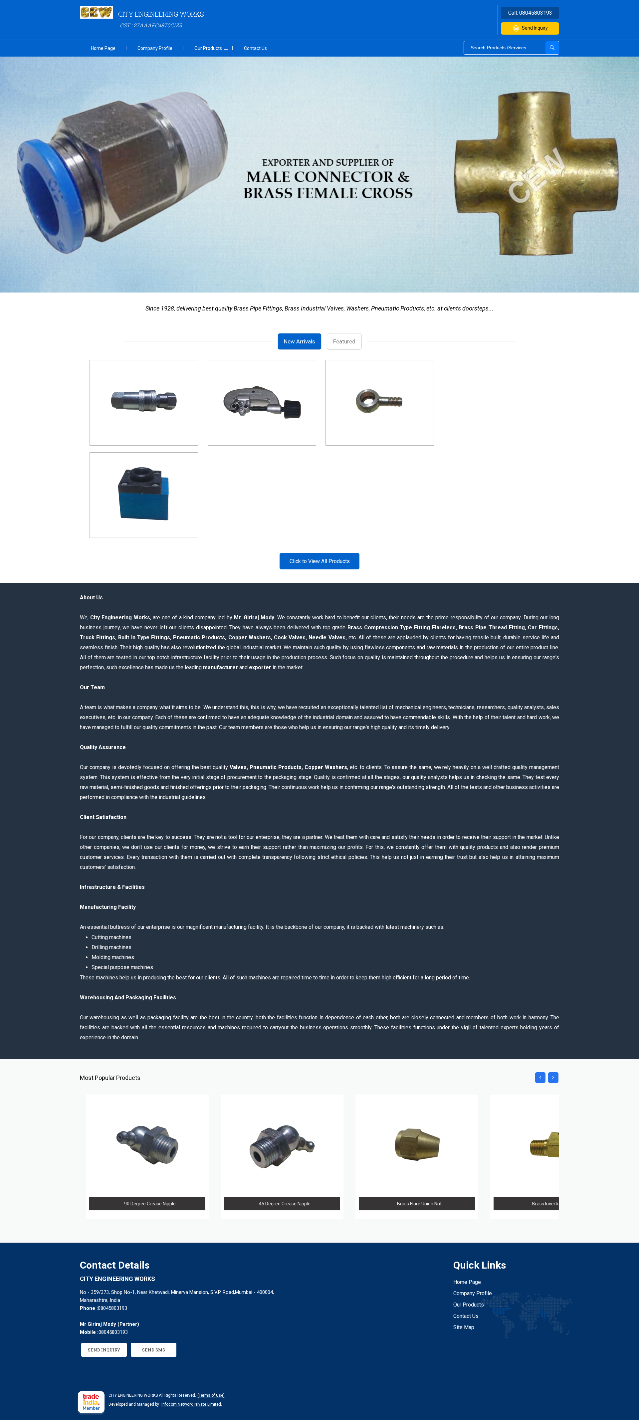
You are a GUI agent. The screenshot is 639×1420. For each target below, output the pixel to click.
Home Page (103, 48)
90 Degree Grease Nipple (150, 1203)
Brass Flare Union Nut (419, 1203)
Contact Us (255, 48)
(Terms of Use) (211, 1395)
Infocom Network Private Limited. (191, 1404)
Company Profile (154, 48)
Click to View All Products (320, 561)
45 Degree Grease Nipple (285, 1203)
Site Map (463, 1327)
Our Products (208, 48)
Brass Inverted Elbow (554, 1203)
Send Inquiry (535, 28)
